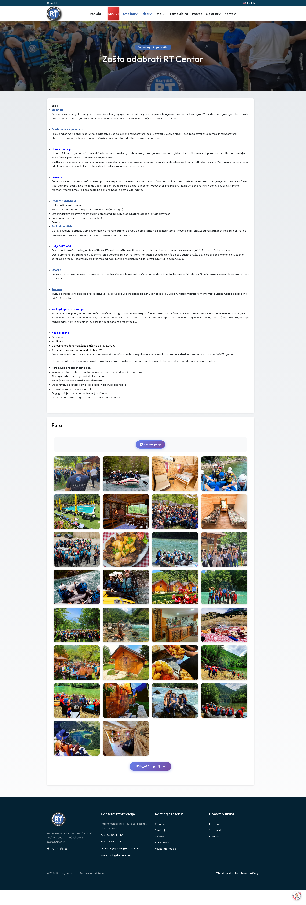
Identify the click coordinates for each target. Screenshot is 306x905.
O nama (160, 824)
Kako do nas (162, 842)
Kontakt (54, 3)
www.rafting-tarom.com (116, 855)
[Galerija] (77, 473)
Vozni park (215, 830)
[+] (64, 841)
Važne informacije (166, 848)
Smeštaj (160, 830)
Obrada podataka (227, 873)
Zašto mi (160, 836)
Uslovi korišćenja (249, 873)
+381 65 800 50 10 (112, 834)
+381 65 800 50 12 (111, 841)
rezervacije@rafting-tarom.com (120, 848)
